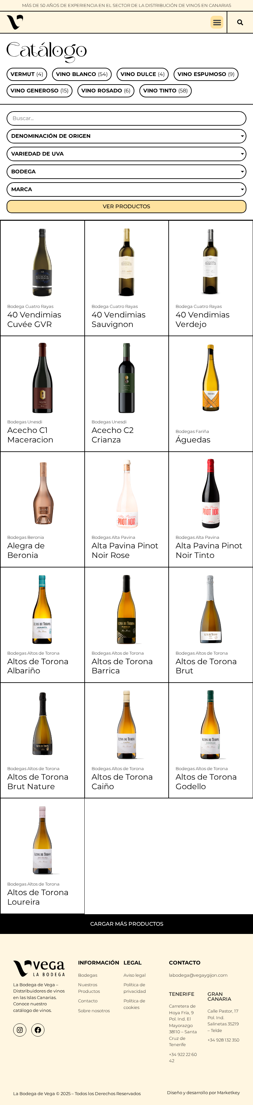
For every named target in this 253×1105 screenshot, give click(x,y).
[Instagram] (19, 1030)
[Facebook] (37, 1030)
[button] (217, 22)
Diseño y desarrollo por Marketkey (203, 1092)
